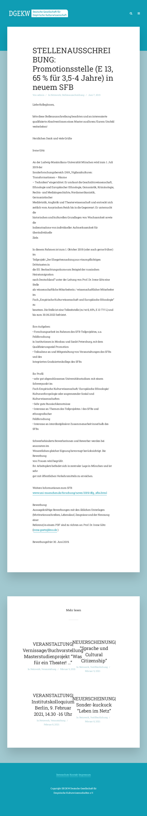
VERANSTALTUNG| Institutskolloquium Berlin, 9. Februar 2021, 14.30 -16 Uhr (53, 704)
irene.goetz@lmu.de (45, 530)
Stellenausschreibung (73, 94)
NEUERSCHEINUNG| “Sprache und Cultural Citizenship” (94, 651)
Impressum (85, 774)
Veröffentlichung (99, 666)
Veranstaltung (48, 669)
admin (40, 94)
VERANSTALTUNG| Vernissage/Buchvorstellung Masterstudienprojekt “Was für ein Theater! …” (53, 653)
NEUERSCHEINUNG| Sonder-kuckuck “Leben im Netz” (94, 705)
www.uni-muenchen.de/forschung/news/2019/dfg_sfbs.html (70, 493)
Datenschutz (62, 774)
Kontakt (74, 774)
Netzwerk (56, 94)
